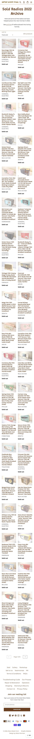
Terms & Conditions (14, 674)
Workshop (23, 667)
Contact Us (11, 689)
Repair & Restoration (12, 683)
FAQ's (25, 674)
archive (8, 24)
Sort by (4, 32)
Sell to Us (9, 670)
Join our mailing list (17, 694)
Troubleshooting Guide (11, 680)
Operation (25, 683)
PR (27, 670)
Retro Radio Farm (13, 731)
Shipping (8, 686)
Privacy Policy (22, 689)
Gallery (14, 667)
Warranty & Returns (21, 686)
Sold (8, 667)
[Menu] (31, 2)
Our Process (26, 680)
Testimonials (19, 670)
